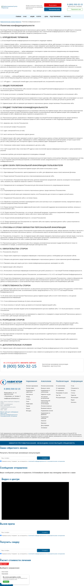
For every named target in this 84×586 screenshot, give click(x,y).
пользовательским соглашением (56, 461)
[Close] (0, 446)
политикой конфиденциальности (37, 461)
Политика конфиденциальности (8, 414)
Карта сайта (3, 413)
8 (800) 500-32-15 (75, 4)
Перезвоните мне (76, 9)
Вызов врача (53, 5)
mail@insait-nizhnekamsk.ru (11, 398)
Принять (6, 581)
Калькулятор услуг (54, 9)
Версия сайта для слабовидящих (9, 412)
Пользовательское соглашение (8, 416)
